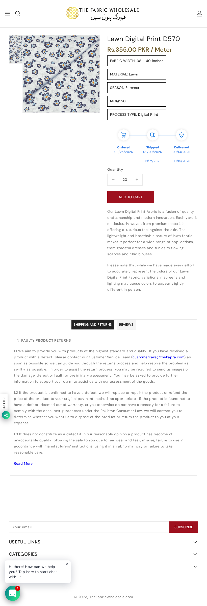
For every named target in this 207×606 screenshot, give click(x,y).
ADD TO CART (131, 197)
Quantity (115, 169)
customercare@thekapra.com (159, 357)
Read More (23, 463)
